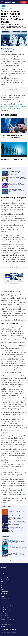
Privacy (3, 589)
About (3, 570)
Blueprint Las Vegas (8, 612)
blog (23, 494)
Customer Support (6, 574)
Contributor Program (6, 624)
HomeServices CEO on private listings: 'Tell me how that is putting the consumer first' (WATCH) (16, 529)
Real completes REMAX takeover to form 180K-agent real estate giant (16, 173)
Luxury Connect (7, 608)
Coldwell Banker (8, 50)
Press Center (4, 583)
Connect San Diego (8, 606)
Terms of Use (4, 591)
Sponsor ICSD (5, 578)
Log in (18, 2)
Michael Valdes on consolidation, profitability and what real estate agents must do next (17, 523)
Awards (3, 626)
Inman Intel (4, 600)
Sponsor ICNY (5, 579)
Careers (3, 585)
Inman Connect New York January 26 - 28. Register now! (16, 510)
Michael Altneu (8, 48)
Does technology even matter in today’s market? (17, 542)
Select (3, 596)
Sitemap (3, 581)
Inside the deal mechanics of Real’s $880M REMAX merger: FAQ (16, 190)
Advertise (3, 576)
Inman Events (5, 602)
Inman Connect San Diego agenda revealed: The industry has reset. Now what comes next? (16, 517)
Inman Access (5, 598)
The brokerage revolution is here (12, 159)
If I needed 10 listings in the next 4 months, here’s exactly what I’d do (17, 179)
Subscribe (23, 2)
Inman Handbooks (6, 614)
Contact (3, 572)
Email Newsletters (6, 617)
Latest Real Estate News (8, 619)
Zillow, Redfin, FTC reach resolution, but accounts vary (16, 184)
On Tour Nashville (7, 610)
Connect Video (5, 615)
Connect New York (8, 604)
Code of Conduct (5, 587)
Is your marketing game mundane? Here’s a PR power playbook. (12, 136)
